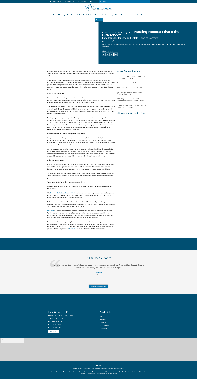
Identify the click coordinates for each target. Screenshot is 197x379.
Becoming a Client (112, 15)
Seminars (99, 20)
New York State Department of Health (63, 193)
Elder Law (70, 15)
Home (50, 15)
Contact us (73, 229)
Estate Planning (59, 15)
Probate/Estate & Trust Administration (91, 15)
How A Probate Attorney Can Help (130, 87)
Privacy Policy (104, 325)
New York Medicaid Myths (127, 83)
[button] (104, 54)
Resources (125, 15)
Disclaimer (103, 328)
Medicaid (50, 210)
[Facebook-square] (91, 1)
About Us (135, 15)
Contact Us (145, 15)
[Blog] (93, 1)
